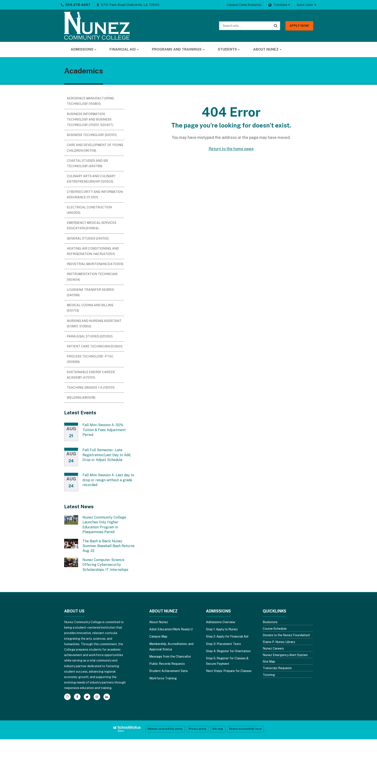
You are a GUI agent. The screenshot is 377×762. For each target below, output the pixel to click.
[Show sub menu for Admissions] (95, 49)
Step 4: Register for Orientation (228, 651)
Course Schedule (275, 628)
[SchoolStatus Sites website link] (127, 729)
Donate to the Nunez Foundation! (286, 635)
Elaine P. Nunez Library (279, 642)
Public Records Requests (167, 663)
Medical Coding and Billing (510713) (90, 307)
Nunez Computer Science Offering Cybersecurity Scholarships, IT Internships (105, 565)
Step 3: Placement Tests (223, 644)
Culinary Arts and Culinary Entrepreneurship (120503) (91, 178)
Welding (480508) (81, 397)
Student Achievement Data (168, 671)
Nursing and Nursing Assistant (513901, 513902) (94, 323)
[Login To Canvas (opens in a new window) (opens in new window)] (67, 697)
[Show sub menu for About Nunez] (281, 49)
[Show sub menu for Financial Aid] (138, 49)
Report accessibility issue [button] (245, 728)
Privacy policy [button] (197, 728)
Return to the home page (231, 148)
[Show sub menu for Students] (239, 49)
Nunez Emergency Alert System (285, 655)
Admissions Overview (220, 622)
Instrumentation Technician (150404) (92, 276)
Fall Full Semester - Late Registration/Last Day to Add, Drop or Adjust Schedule (106, 455)
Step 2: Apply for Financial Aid (227, 636)
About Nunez (158, 622)
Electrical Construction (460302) (89, 210)
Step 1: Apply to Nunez (222, 629)
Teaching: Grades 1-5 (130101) (91, 387)
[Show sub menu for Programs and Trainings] (204, 49)
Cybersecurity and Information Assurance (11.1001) (95, 194)
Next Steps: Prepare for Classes (229, 671)
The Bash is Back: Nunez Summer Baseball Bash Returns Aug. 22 (108, 546)
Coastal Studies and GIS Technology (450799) (87, 163)
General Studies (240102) (88, 238)
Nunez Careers (273, 648)
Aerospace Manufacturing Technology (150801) (90, 101)
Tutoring (269, 675)
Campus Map (158, 636)
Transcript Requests (277, 668)
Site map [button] (217, 728)
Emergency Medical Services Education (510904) (91, 225)
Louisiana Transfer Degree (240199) (90, 292)
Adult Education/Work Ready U (171, 629)
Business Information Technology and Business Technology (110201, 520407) (90, 119)
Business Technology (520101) (92, 135)
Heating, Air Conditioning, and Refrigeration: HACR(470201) (93, 251)
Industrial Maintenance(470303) (95, 264)
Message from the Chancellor (170, 656)
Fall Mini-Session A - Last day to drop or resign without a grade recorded (108, 480)
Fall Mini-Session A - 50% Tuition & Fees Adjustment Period (104, 430)
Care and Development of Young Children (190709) (95, 147)
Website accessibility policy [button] (165, 728)
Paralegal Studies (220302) (90, 336)
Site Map (269, 661)
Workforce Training (163, 678)
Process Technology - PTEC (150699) (90, 359)
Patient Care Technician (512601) (94, 346)
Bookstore (270, 622)
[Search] (275, 25)
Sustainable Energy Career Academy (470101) (91, 374)
